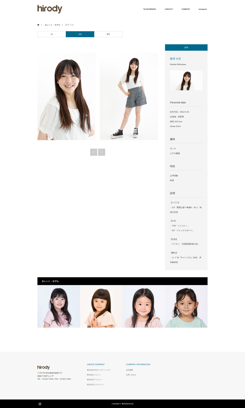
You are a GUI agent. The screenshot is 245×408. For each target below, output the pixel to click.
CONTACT (169, 9)
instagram (203, 9)
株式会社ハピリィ (94, 375)
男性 (108, 34)
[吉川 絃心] (58, 306)
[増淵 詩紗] (186, 306)
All (52, 34)
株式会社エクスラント (95, 385)
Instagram (39, 403)
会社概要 (129, 370)
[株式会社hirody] (49, 9)
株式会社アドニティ (94, 380)
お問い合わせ (131, 375)
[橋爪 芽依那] (143, 306)
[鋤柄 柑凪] (101, 306)
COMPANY (185, 9)
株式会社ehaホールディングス (98, 370)
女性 (80, 34)
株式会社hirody (127, 404)
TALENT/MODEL (149, 9)
